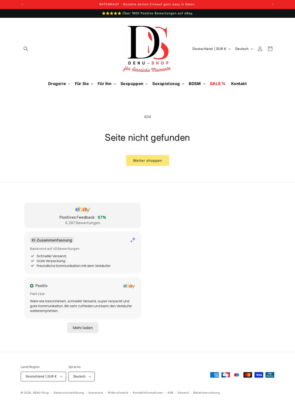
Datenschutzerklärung (69, 392)
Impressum (95, 392)
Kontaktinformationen (148, 392)
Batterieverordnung (206, 392)
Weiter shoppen (147, 160)
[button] (26, 49)
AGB (170, 392)
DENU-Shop (41, 392)
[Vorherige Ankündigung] (22, 4)
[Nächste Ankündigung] (273, 4)
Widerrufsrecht (118, 392)
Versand (183, 392)
